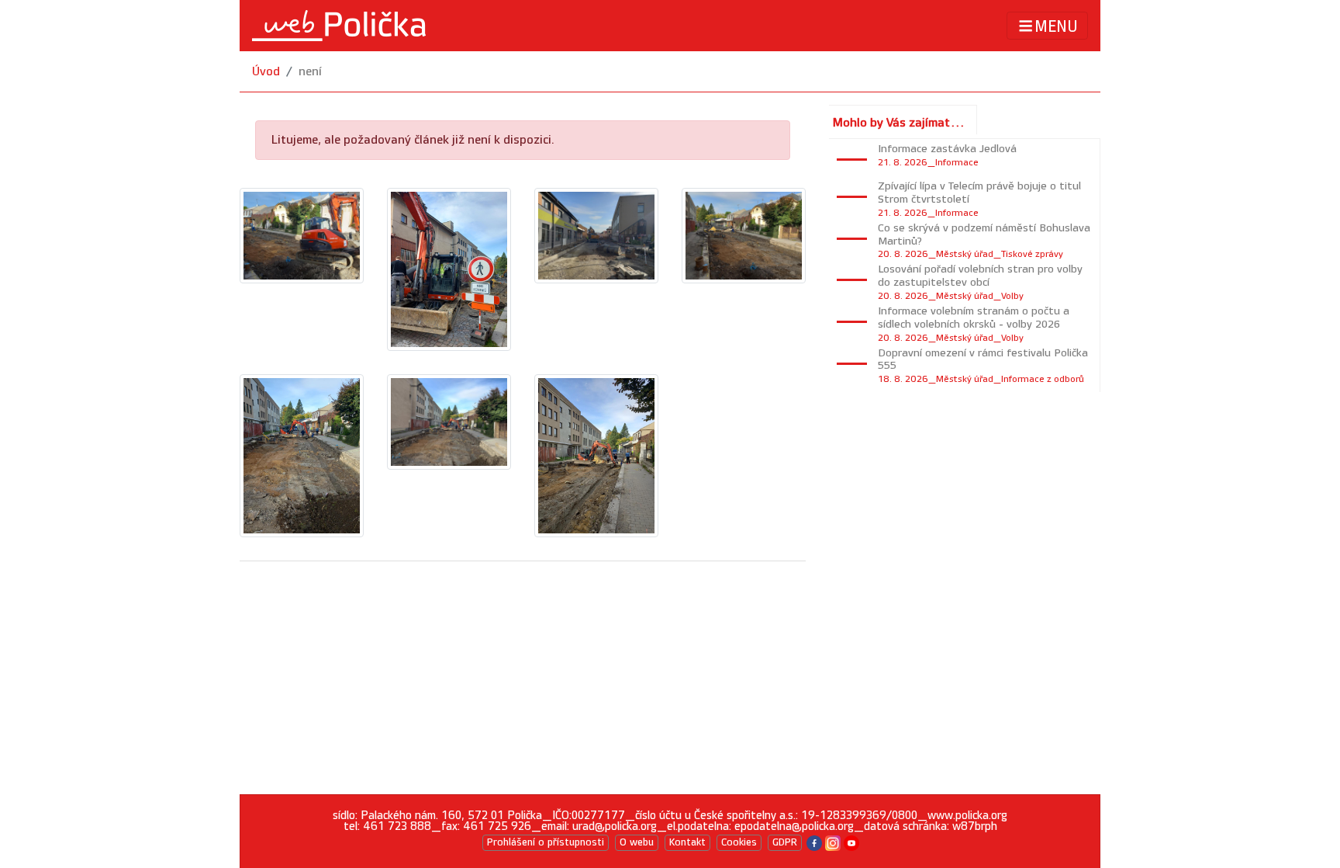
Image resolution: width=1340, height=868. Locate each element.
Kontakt (687, 842)
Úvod (266, 71)
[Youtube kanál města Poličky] (851, 842)
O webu (637, 842)
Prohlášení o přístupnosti (545, 842)
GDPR (784, 842)
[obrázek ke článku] (302, 235)
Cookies (739, 842)
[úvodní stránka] (339, 25)
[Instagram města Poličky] (833, 842)
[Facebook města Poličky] (814, 842)
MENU (1056, 26)
